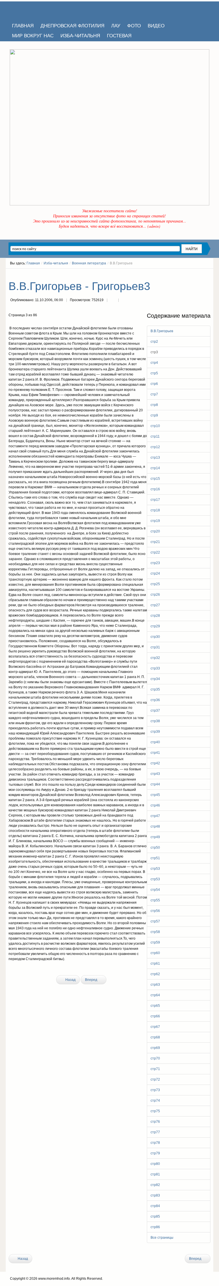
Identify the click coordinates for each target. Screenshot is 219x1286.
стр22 (155, 552)
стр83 (155, 1195)
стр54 (155, 890)
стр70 (155, 1058)
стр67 (155, 1027)
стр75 (155, 1111)
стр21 (155, 542)
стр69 (155, 1048)
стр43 (155, 774)
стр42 (155, 763)
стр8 (154, 405)
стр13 (155, 458)
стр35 (155, 689)
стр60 (155, 953)
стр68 (155, 1037)
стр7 (154, 394)
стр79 (155, 1153)
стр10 (155, 426)
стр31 (155, 647)
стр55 (155, 900)
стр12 (155, 447)
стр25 (155, 584)
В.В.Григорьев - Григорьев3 (79, 286)
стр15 (155, 479)
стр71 (155, 1069)
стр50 (155, 848)
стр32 (155, 658)
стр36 (155, 700)
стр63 (155, 985)
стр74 (155, 1101)
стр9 (154, 415)
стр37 (155, 711)
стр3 (154, 352)
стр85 (155, 1216)
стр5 (154, 373)
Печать (112, 300)
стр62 (155, 974)
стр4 (154, 363)
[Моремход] (30, 10)
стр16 (155, 489)
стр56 (155, 911)
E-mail (124, 300)
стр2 (154, 342)
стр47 (155, 816)
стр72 (155, 1079)
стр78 (155, 1143)
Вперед (91, 980)
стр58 (155, 932)
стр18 (155, 510)
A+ (198, 274)
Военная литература (89, 263)
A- (208, 274)
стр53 (155, 869)
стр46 (155, 805)
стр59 (155, 942)
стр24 (155, 573)
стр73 (155, 1090)
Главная (33, 263)
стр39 (155, 732)
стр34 (155, 679)
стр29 (155, 626)
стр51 (155, 858)
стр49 (155, 837)
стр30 (155, 637)
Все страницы (162, 1238)
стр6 (154, 384)
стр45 (155, 795)
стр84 (155, 1206)
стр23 (155, 563)
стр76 (155, 1122)
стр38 (155, 721)
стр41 (155, 753)
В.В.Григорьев (162, 331)
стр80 (155, 1164)
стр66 (155, 1016)
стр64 (155, 995)
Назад (70, 980)
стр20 (155, 531)
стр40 (155, 742)
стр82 (155, 1185)
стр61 (155, 963)
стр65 (155, 1006)
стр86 (155, 1227)
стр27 (155, 605)
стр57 (155, 921)
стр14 (155, 468)
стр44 (155, 784)
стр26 (155, 595)
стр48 (155, 826)
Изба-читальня (56, 263)
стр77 (155, 1132)
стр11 (155, 436)
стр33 (155, 668)
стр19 (155, 521)
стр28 (155, 616)
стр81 (155, 1174)
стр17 (155, 500)
